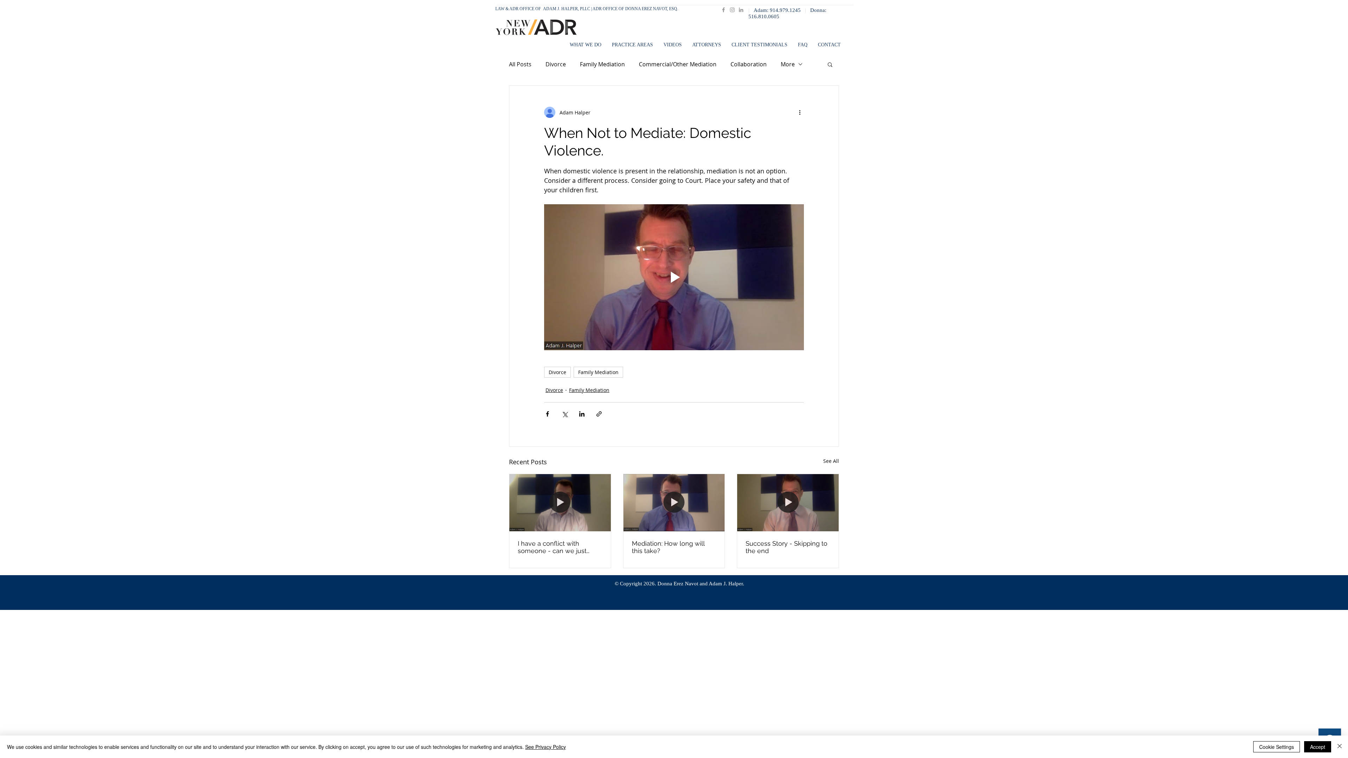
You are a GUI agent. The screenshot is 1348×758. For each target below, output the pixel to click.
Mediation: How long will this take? (668, 547)
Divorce (556, 64)
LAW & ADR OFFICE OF (519, 8)
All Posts (520, 64)
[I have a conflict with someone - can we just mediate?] (560, 502)
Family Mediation (602, 64)
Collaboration (749, 64)
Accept (1317, 746)
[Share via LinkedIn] (582, 414)
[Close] (1339, 746)
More (788, 64)
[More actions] (799, 112)
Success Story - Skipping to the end (786, 547)
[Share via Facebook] (547, 414)
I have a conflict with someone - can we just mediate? (552, 547)
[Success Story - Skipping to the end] (788, 502)
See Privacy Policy (545, 746)
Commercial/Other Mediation (677, 64)
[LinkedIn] (741, 10)
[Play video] (674, 277)
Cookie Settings (1276, 746)
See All (831, 461)
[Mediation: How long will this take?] (674, 502)
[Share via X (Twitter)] (564, 414)
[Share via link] (599, 414)
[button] (706, 45)
